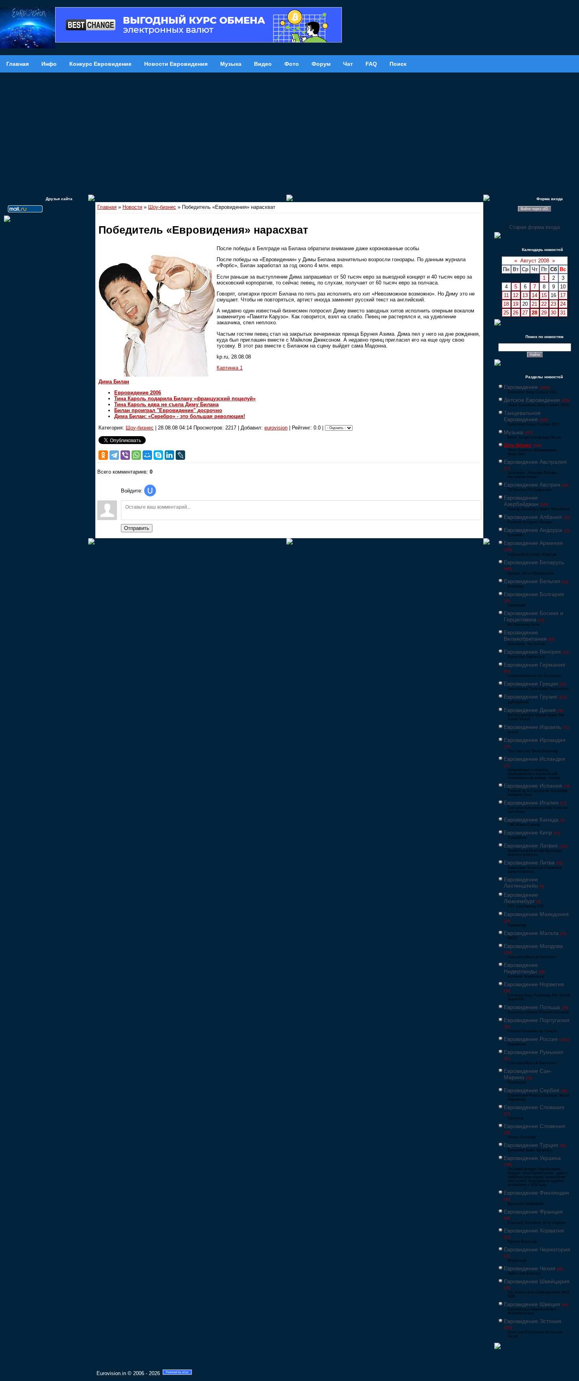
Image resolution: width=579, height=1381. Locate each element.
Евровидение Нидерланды (521, 968)
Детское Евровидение (532, 400)
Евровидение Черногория (537, 1249)
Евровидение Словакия (534, 1107)
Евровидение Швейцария (537, 1281)
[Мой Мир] (147, 455)
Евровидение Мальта (531, 933)
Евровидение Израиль (532, 727)
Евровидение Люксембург (521, 898)
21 (534, 304)
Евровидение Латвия (531, 845)
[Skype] (158, 455)
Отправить (136, 528)
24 (563, 304)
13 (525, 295)
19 (515, 304)
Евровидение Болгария (534, 594)
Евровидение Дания (530, 710)
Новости (132, 207)
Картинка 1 (230, 368)
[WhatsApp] (136, 455)
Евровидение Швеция (532, 1304)
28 (534, 313)
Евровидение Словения (534, 1126)
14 (534, 295)
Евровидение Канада (531, 819)
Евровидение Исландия (534, 759)
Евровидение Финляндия (536, 1193)
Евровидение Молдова (533, 946)
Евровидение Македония (536, 914)
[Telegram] (114, 455)
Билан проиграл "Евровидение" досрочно (168, 410)
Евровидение (521, 387)
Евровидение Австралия (535, 462)
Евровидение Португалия (537, 1020)
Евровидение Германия (534, 665)
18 (506, 304)
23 (553, 304)
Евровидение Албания (533, 517)
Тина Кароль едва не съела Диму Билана (166, 404)
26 (515, 313)
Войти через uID (534, 209)
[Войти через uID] (150, 490)
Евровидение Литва (529, 862)
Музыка (513, 432)
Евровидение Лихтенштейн (521, 882)
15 (544, 295)
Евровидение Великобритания (525, 635)
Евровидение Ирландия (535, 740)
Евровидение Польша (532, 1007)
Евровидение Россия (531, 1039)
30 (553, 313)
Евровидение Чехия (529, 1268)
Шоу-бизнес (162, 207)
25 (506, 313)
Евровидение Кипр (528, 832)
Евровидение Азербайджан (521, 500)
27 (525, 313)
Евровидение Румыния (533, 1052)
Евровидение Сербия (531, 1090)
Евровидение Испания (533, 786)
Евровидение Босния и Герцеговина (533, 616)
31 (563, 313)
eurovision (276, 428)
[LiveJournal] (180, 455)
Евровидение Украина (532, 1158)
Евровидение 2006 (137, 393)
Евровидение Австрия (532, 484)
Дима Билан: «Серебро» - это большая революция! (179, 416)
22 (544, 304)
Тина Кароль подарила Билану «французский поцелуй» (185, 398)
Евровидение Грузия (530, 696)
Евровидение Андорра (533, 530)
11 (506, 295)
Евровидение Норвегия (534, 984)
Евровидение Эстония (532, 1321)
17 (563, 295)
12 (515, 295)
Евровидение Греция (531, 683)
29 (544, 313)
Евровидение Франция (533, 1211)
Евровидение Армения (533, 543)
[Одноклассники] (103, 455)
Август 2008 (534, 261)
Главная (107, 207)
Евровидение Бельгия (532, 581)
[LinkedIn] (169, 455)
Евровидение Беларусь (534, 562)
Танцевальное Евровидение (522, 416)
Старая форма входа (534, 227)
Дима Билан (113, 382)
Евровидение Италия (531, 802)
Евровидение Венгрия (532, 652)
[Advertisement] (289, 131)
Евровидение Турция (531, 1145)
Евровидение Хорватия (534, 1230)
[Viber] (125, 455)
